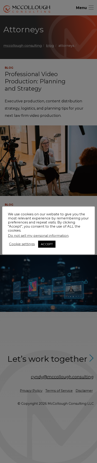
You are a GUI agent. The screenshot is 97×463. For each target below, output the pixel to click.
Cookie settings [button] (22, 244)
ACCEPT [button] (47, 244)
